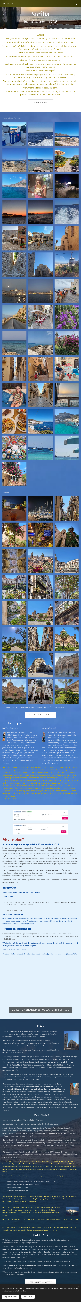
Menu (77, 4)
